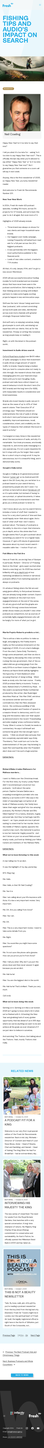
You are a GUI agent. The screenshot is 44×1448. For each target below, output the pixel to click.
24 (27, 1335)
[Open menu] (40, 4)
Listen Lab (14, 477)
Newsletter (8, 88)
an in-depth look (21, 573)
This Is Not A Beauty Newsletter (20, 1294)
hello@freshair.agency (14, 1432)
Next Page (35, 1335)
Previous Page (9, 1335)
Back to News (22, 1375)
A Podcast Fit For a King (20, 1122)
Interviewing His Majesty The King (18, 1205)
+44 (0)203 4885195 (15, 1437)
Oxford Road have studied (14, 357)
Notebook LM (34, 490)
